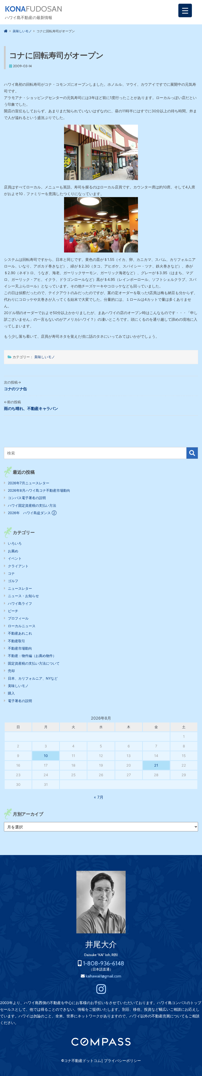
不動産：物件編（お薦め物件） (32, 656)
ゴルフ (13, 581)
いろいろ (15, 543)
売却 (11, 671)
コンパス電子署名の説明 (27, 498)
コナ (11, 573)
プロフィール (18, 618)
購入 (11, 693)
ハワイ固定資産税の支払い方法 (32, 505)
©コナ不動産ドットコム (81, 1061)
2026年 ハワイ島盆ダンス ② (32, 513)
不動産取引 (16, 641)
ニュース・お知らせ (23, 596)
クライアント (18, 566)
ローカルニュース (21, 626)
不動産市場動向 (20, 648)
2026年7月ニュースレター (28, 483)
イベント (15, 558)
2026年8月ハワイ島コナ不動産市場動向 (39, 490)
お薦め (13, 551)
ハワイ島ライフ (20, 603)
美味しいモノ (44, 357)
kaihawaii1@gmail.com (103, 976)
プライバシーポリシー (122, 1061)
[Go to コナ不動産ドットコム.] (6, 31)
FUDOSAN (33, 9)
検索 (192, 453)
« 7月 (98, 797)
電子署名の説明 (20, 701)
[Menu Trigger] (185, 10)
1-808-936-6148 (103, 963)
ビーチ (13, 611)
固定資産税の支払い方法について (34, 663)
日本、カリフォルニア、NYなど (33, 678)
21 (156, 765)
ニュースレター (20, 588)
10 (46, 756)
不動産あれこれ (20, 633)
